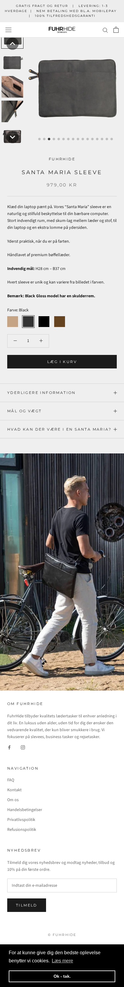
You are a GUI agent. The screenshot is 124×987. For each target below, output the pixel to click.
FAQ (10, 780)
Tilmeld (26, 905)
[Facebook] (9, 747)
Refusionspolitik (21, 830)
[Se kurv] (116, 30)
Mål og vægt (24, 411)
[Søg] (105, 29)
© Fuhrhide (62, 935)
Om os (13, 800)
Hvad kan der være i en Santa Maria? (59, 429)
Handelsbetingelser (24, 810)
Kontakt (14, 790)
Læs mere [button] (62, 960)
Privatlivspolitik (21, 820)
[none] (12, 44)
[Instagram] (23, 747)
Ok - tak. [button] (62, 976)
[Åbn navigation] (8, 30)
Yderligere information (41, 392)
